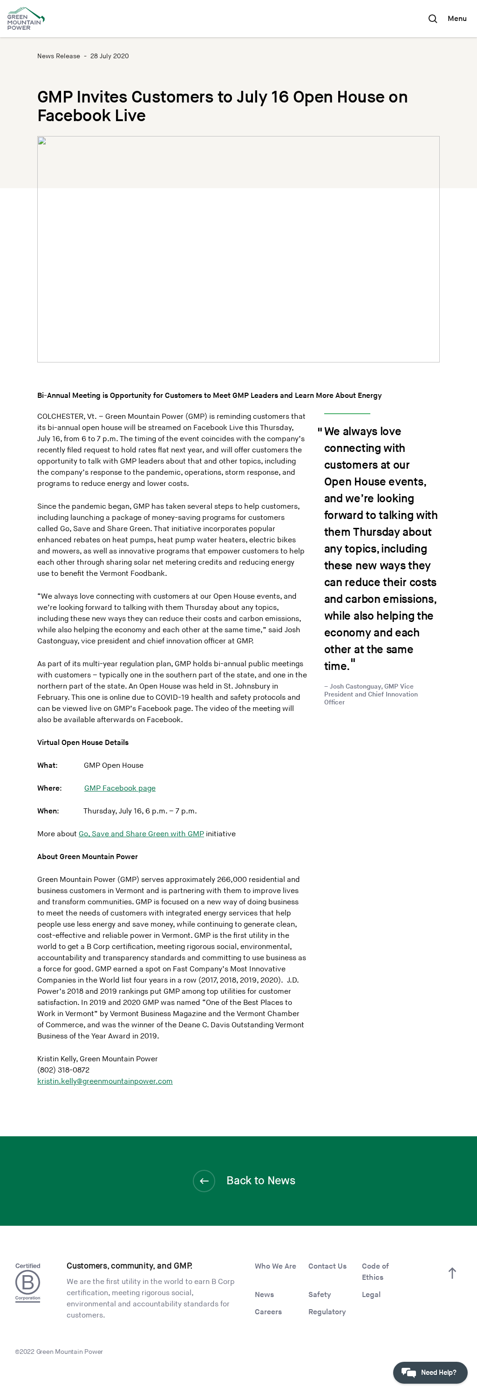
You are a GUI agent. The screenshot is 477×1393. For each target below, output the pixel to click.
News (264, 1295)
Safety (319, 1295)
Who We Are (275, 1266)
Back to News (260, 1181)
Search (432, 18)
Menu (457, 18)
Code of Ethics (375, 1272)
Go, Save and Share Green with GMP (141, 834)
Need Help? (439, 1372)
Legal (371, 1295)
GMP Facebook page (120, 788)
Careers (268, 1312)
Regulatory (327, 1312)
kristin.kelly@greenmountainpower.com (105, 1081)
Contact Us (327, 1266)
